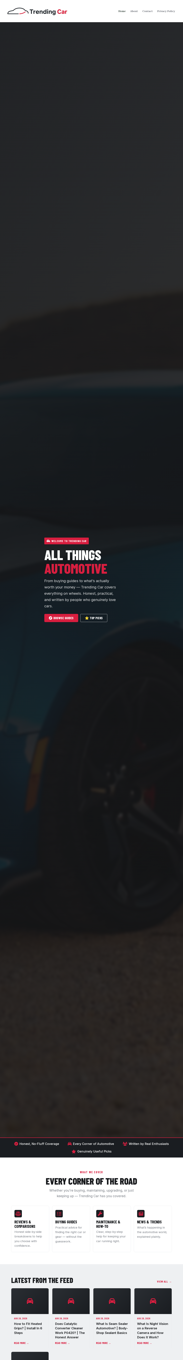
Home (122, 11)
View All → (164, 1281)
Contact (147, 11)
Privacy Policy (166, 11)
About (134, 11)
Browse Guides (63, 618)
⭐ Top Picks (94, 618)
